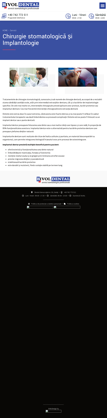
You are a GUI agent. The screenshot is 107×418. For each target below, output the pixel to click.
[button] (102, 5)
